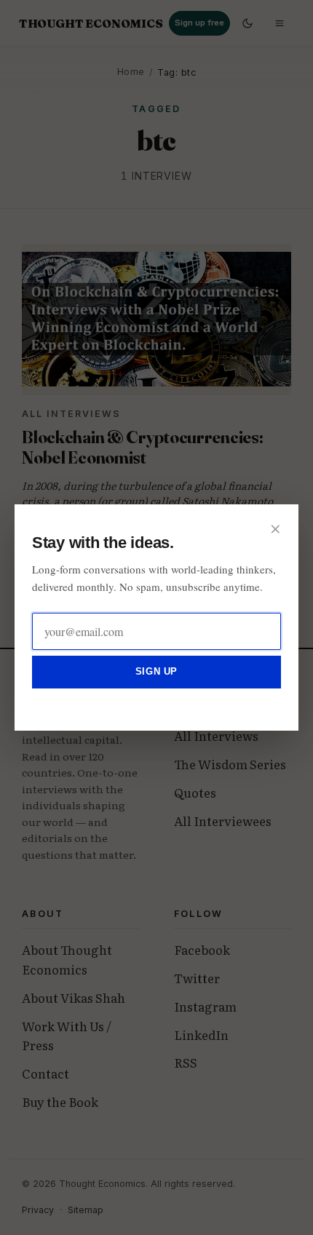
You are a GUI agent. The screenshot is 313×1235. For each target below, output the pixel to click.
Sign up (156, 671)
